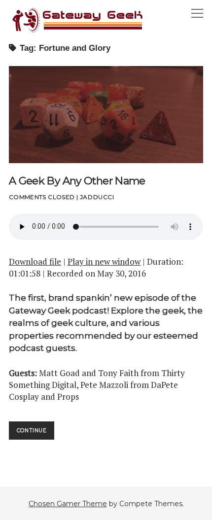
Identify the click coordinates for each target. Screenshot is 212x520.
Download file (35, 261)
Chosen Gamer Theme (68, 503)
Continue (35, 433)
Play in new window (104, 261)
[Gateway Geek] (78, 31)
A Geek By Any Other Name (106, 114)
